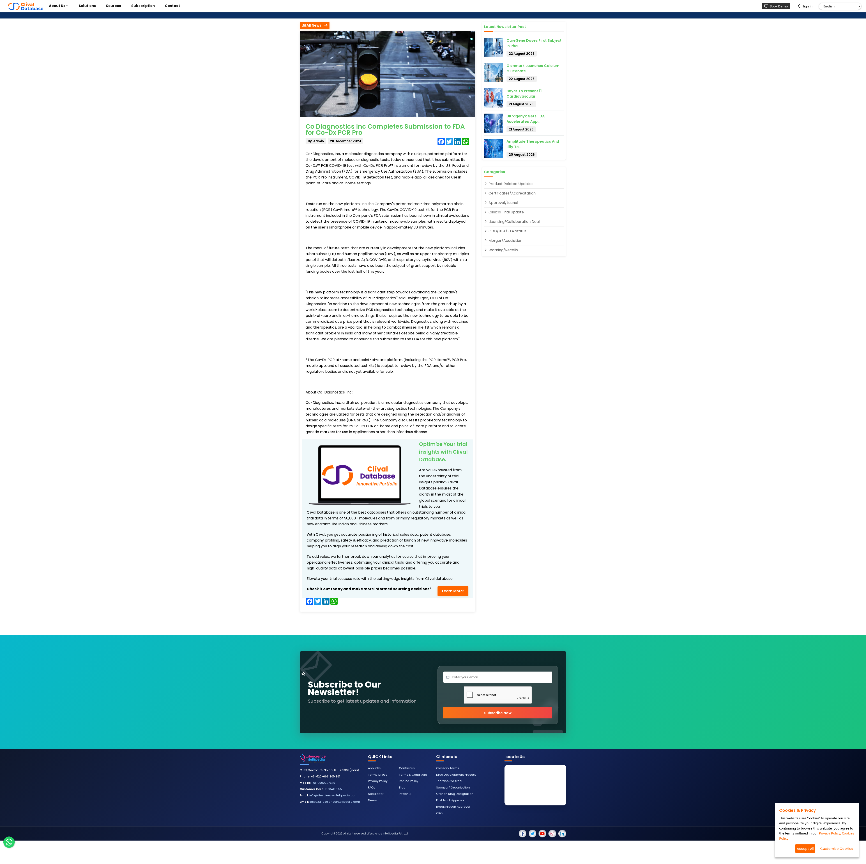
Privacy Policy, (830, 833)
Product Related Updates (510, 183)
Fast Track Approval (450, 800)
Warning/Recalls (503, 250)
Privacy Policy (377, 781)
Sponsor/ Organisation (453, 787)
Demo (372, 800)
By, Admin (316, 141)
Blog (402, 787)
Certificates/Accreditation (512, 193)
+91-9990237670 (323, 783)
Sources (113, 5)
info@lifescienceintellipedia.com (333, 795)
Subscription (143, 5)
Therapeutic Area (449, 781)
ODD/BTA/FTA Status (507, 231)
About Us (57, 5)
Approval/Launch (503, 202)
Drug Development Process (456, 775)
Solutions (87, 5)
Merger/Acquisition (505, 240)
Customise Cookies (836, 848)
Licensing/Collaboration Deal (514, 221)
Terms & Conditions (413, 775)
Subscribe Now (498, 712)
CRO (439, 813)
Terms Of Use (377, 775)
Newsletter (376, 794)
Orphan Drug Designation (454, 794)
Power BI (405, 794)
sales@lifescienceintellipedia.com (334, 802)
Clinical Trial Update (506, 212)
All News (315, 25)
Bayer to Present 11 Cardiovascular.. (524, 93)
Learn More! (453, 591)
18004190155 (333, 789)
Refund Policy (408, 781)
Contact (172, 5)
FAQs (371, 787)
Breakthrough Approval (453, 807)
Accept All (805, 848)
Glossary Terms (447, 768)
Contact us (407, 768)
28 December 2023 (345, 141)
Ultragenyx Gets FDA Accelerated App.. (526, 119)
